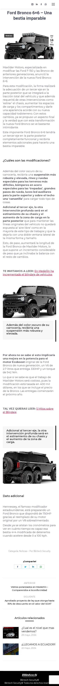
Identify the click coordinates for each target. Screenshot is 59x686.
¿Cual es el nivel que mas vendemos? (37, 629)
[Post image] (11, 632)
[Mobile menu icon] (53, 4)
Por (40, 551)
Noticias (9, 36)
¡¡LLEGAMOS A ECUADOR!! (38, 644)
